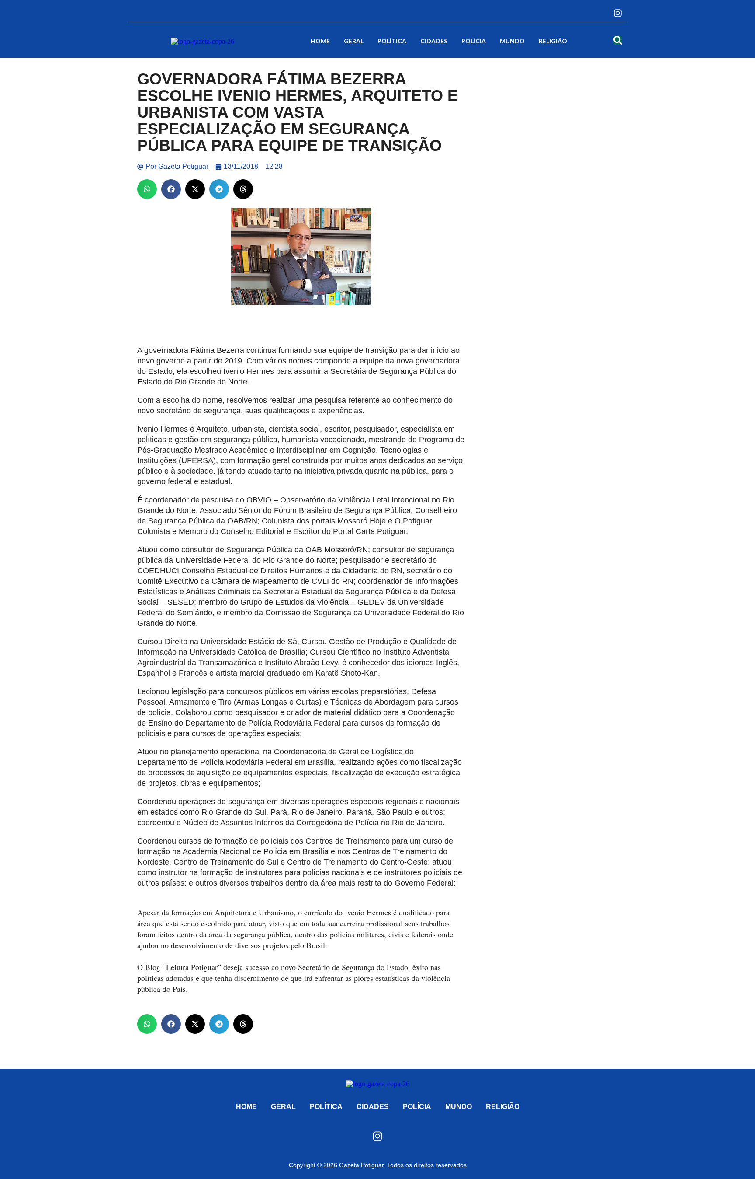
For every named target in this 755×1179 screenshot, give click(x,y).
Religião (553, 41)
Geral (354, 41)
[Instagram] (618, 13)
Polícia (473, 41)
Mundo (512, 41)
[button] (147, 189)
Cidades (433, 41)
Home (320, 41)
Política (392, 41)
